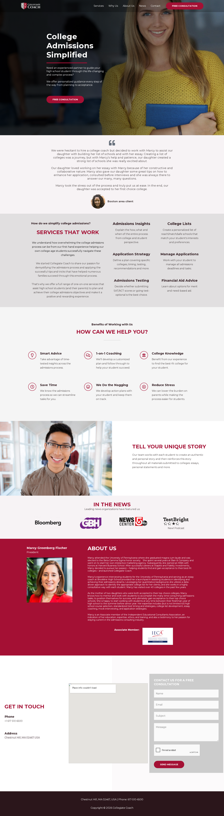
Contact (155, 5)
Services (99, 5)
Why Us (113, 5)
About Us (128, 5)
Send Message (169, 764)
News (142, 5)
